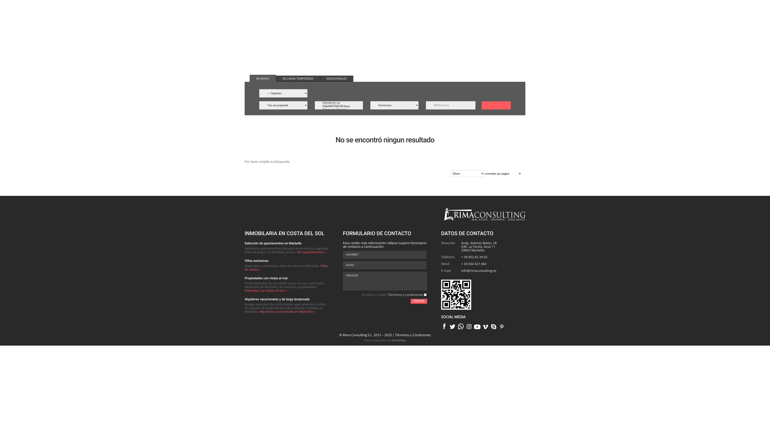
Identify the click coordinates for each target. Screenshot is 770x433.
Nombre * (353, 254)
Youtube (477, 326)
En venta (262, 79)
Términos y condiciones (405, 294)
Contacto (505, 15)
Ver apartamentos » (311, 252)
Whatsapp (461, 326)
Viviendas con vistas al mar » (266, 290)
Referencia (441, 105)
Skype (493, 326)
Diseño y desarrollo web (385, 340)
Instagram (469, 326)
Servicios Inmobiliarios (472, 15)
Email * (351, 265)
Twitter (452, 326)
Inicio (385, 15)
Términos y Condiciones (413, 335)
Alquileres (432, 15)
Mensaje (352, 275)
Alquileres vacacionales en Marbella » (287, 311)
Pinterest (502, 326)
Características (333, 105)
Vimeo (485, 326)
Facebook (444, 326)
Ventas (407, 15)
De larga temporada (298, 79)
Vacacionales (336, 79)
